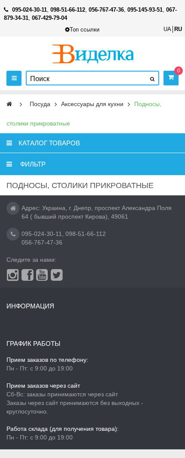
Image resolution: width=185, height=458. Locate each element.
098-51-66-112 (85, 233)
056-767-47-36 (42, 242)
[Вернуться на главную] (9, 104)
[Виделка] (93, 54)
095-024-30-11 (42, 233)
